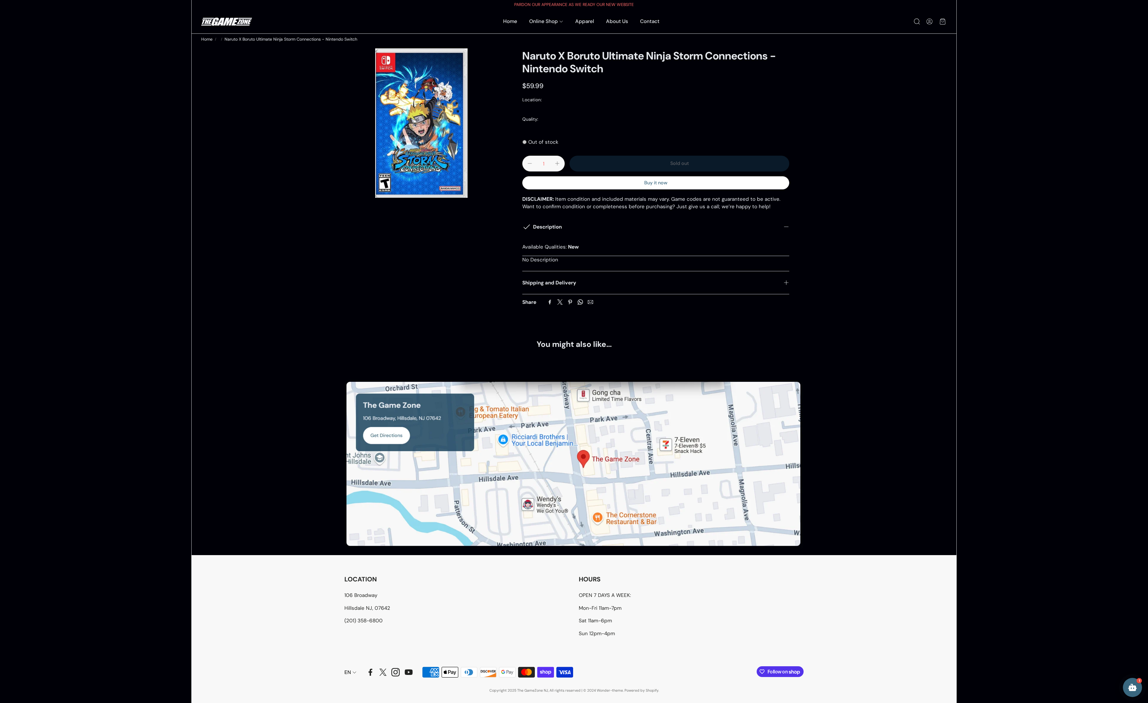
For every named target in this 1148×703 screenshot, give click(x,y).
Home (207, 39)
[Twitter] (560, 302)
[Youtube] (408, 672)
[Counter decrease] (529, 163)
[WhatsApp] (580, 302)
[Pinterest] (570, 302)
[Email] (590, 302)
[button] (916, 21)
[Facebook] (549, 302)
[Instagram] (395, 672)
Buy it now (655, 183)
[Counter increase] (557, 163)
